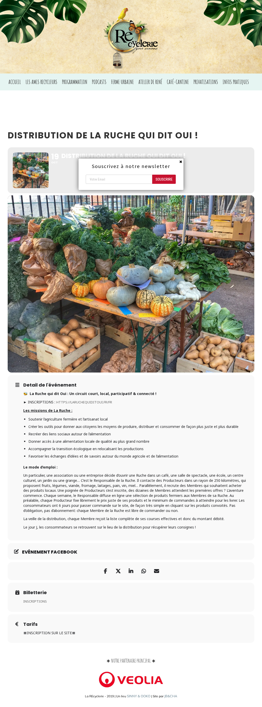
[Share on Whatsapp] (143, 571)
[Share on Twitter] (118, 571)
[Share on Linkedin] (131, 571)
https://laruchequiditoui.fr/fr (84, 402)
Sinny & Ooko (138, 696)
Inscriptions (35, 601)
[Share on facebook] (105, 571)
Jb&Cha (170, 696)
